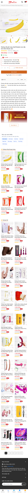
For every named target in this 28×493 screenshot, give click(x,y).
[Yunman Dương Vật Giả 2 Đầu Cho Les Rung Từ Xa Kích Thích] (21, 342)
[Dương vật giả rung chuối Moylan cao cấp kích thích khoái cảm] (14, 23)
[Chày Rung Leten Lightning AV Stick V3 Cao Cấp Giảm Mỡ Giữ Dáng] (21, 319)
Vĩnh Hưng (5, 143)
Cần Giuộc (11, 138)
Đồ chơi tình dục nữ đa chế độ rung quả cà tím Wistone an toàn (21, 187)
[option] (3, 40)
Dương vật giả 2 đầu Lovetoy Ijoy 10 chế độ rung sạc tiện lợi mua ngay (7, 282)
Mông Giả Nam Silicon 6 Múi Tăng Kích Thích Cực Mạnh (6, 259)
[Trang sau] (21, 453)
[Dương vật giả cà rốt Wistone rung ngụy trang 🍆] (7, 201)
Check (23, 484)
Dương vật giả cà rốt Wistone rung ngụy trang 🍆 (7, 209)
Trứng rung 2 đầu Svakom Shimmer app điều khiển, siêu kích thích (7, 305)
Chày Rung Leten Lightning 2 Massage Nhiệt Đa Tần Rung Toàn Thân (21, 421)
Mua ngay (14, 72)
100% (22, 79)
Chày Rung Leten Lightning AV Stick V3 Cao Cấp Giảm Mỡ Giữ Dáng (21, 329)
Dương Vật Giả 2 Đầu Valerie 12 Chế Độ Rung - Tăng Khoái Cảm (20, 398)
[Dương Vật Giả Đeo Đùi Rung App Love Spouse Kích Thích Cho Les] (21, 365)
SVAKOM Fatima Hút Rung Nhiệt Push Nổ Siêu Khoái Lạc (20, 237)
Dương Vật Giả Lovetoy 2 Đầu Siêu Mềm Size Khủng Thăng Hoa (7, 375)
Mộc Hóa (4, 141)
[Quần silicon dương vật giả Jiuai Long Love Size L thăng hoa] (21, 296)
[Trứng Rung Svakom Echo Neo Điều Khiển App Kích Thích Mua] (7, 342)
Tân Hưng (10, 141)
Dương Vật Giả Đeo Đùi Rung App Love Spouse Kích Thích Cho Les (20, 375)
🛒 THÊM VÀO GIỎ (18, 67)
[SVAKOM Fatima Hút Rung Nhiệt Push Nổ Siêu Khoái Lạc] (21, 228)
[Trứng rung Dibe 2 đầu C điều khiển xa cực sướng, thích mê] (21, 434)
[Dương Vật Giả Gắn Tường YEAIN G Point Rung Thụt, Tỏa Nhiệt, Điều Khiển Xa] (7, 228)
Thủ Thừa (20, 141)
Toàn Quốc (5, 138)
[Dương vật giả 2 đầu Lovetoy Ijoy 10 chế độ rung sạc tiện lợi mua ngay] (7, 273)
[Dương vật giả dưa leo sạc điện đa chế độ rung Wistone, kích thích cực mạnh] (21, 157)
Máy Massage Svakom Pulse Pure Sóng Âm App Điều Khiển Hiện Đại (7, 329)
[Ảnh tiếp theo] (27, 40)
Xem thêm (13, 125)
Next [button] (26, 22)
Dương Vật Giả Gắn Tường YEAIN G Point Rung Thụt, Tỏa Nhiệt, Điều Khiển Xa (7, 237)
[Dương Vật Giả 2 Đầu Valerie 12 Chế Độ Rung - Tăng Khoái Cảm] (21, 388)
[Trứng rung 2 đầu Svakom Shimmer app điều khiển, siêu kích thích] (7, 296)
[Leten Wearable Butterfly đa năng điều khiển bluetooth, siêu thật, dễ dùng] (7, 388)
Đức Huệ (21, 138)
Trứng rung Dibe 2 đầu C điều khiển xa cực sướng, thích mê (20, 444)
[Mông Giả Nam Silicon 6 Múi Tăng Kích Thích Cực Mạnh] (7, 251)
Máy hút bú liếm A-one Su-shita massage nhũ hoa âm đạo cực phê (7, 444)
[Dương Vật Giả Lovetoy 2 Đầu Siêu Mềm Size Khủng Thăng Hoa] (7, 365)
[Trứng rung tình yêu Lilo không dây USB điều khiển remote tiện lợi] (7, 411)
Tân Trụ (15, 141)
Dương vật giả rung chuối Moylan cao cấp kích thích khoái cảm (7, 165)
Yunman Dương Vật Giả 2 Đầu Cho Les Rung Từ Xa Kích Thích (20, 352)
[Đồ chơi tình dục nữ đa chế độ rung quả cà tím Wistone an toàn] (21, 179)
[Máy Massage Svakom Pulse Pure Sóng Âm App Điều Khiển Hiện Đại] (7, 319)
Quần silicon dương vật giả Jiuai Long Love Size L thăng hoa (21, 305)
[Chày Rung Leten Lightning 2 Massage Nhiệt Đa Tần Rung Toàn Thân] (21, 411)
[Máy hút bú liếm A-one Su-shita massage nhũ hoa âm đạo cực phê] (7, 434)
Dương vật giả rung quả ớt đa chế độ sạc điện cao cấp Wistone (21, 209)
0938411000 (15, 75)
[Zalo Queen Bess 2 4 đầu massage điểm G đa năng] (21, 251)
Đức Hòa (16, 138)
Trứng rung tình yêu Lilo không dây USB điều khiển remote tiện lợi (7, 421)
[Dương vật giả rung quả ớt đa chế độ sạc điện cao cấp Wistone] (21, 201)
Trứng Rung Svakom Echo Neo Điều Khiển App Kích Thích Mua (7, 352)
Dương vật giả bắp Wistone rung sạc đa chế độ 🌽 (6, 187)
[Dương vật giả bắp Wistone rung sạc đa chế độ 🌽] (7, 179)
